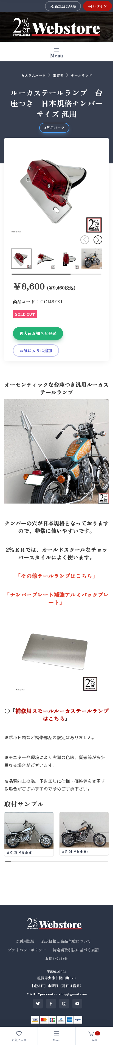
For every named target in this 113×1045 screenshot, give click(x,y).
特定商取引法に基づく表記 (76, 950)
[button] (98, 239)
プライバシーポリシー (27, 950)
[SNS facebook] (51, 1003)
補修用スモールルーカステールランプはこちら (62, 714)
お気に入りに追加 (35, 350)
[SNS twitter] (38, 1003)
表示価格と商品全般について (66, 941)
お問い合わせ (56, 958)
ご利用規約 (25, 941)
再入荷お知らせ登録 (37, 333)
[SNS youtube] (77, 1003)
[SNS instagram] (64, 1003)
